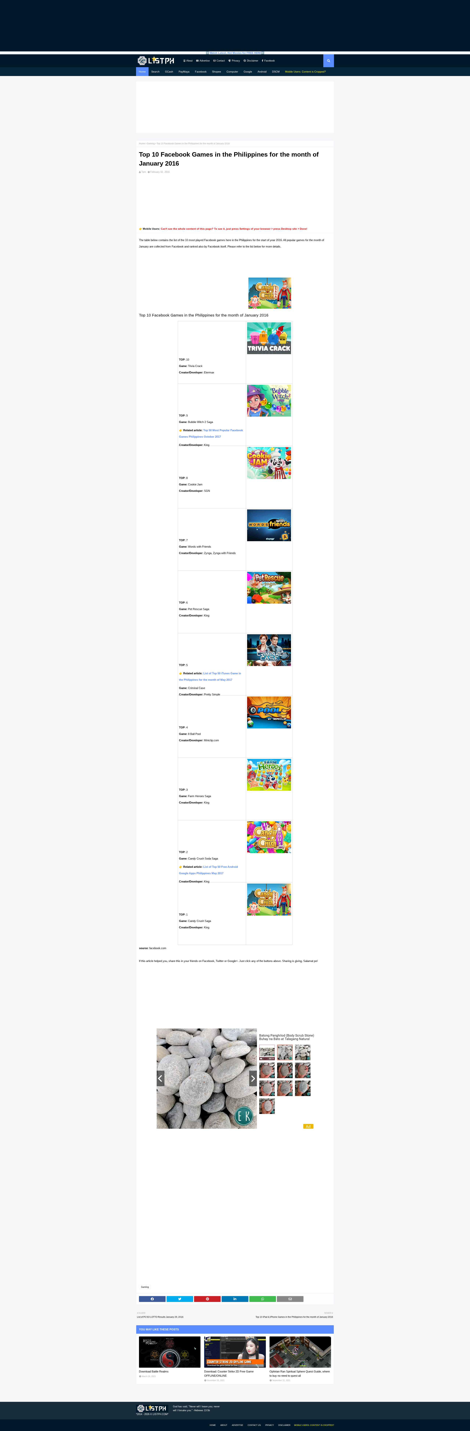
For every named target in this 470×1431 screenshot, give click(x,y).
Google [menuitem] (248, 71)
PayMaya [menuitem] (184, 71)
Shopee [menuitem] (216, 71)
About (189, 60)
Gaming (151, 143)
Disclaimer (252, 60)
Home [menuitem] (142, 71)
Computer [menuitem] (232, 71)
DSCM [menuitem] (276, 71)
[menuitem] (305, 71)
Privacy (236, 60)
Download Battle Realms (154, 1371)
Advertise (205, 60)
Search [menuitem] (155, 71)
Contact (221, 60)
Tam (143, 172)
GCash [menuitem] (169, 71)
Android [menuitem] (262, 71)
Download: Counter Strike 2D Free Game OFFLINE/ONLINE (229, 1373)
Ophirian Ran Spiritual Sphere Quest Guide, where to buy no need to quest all (300, 1373)
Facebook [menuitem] (201, 71)
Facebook (269, 60)
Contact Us (254, 1425)
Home (142, 143)
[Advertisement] (235, 25)
